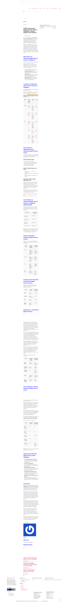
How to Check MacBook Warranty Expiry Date (29, 570)
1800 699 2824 (36, 106)
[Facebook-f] (8, 589)
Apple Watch (26, 225)
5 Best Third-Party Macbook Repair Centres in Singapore (30, 558)
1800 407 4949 (36, 113)
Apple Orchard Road (29, 106)
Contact (47, 8)
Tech (26, 24)
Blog (43, 8)
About (40, 8)
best (28, 522)
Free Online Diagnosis (53, 8)
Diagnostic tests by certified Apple (30, 171)
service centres (28, 241)
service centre (25, 67)
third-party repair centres (32, 65)
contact (30, 230)
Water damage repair (35, 272)
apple (26, 522)
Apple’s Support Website (30, 161)
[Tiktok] (12, 589)
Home (30, 8)
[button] (25, 542)
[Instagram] (10, 589)
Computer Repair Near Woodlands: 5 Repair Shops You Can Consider (30, 564)
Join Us (60, 8)
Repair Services (35, 8)
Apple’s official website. (29, 449)
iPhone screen (26, 215)
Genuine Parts (27, 69)
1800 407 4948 (36, 136)
